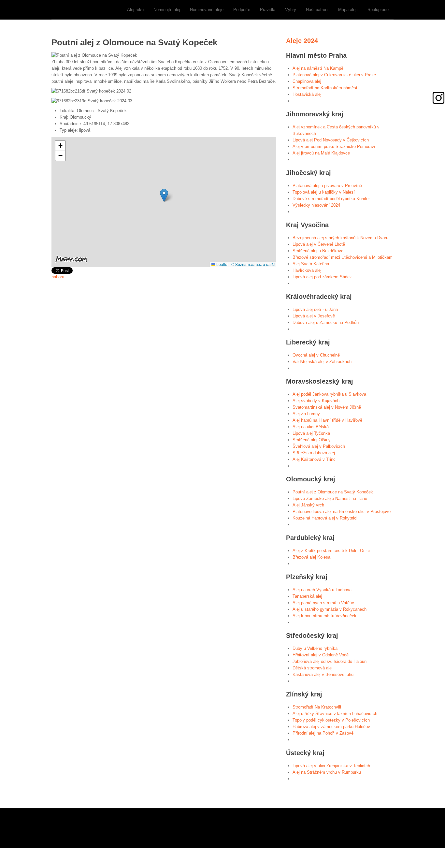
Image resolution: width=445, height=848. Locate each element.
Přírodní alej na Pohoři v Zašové (323, 733)
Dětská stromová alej (313, 667)
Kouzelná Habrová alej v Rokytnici (325, 518)
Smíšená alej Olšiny (312, 439)
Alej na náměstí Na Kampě (318, 68)
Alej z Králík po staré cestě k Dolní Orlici (331, 550)
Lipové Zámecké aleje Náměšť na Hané (330, 498)
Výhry (290, 9)
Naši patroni (317, 9)
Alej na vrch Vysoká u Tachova (322, 589)
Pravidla (267, 9)
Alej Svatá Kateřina (311, 263)
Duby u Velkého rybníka (315, 648)
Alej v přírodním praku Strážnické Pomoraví (334, 146)
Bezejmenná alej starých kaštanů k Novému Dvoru (340, 237)
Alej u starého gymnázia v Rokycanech (329, 609)
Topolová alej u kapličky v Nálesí (324, 192)
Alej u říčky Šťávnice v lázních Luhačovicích (335, 713)
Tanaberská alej (307, 596)
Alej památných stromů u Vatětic (323, 602)
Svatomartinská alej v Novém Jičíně (327, 407)
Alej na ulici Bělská (311, 426)
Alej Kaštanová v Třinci (315, 459)
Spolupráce (378, 9)
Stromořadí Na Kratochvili (317, 707)
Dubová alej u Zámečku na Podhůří (326, 322)
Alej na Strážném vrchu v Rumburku (327, 772)
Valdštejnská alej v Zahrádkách (322, 361)
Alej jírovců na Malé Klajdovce (321, 153)
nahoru (57, 276)
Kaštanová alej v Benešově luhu (323, 674)
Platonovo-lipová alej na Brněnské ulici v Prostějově (342, 511)
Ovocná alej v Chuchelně (316, 355)
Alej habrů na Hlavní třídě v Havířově (327, 420)
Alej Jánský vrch (308, 505)
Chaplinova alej (307, 81)
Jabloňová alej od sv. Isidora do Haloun (329, 661)
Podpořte (241, 9)
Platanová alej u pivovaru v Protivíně (327, 185)
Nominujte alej (166, 9)
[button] (164, 195)
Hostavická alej (307, 94)
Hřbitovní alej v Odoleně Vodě (321, 654)
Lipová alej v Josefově (314, 316)
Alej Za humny (306, 413)
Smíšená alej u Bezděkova (318, 250)
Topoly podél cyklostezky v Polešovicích (331, 720)
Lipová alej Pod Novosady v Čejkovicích (331, 140)
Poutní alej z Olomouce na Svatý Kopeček (333, 492)
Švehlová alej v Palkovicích (319, 446)
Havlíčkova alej (307, 270)
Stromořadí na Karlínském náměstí (326, 87)
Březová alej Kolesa (311, 557)
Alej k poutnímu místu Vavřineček (324, 615)
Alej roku (135, 9)
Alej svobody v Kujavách (316, 400)
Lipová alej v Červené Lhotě (319, 244)
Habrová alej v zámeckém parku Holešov (331, 726)
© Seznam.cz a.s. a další (253, 264)
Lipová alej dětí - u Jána (315, 309)
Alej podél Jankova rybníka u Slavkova (329, 394)
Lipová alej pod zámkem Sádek (322, 276)
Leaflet (221, 264)
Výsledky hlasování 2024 (316, 205)
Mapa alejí (348, 9)
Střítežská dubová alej (314, 452)
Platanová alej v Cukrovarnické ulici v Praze (334, 74)
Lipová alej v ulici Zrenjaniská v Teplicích (331, 765)
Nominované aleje (206, 9)
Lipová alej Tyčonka (311, 433)
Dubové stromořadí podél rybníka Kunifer (331, 198)
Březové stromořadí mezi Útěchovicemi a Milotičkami (343, 257)
